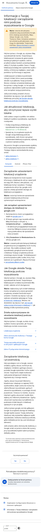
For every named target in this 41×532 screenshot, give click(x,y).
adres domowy (11, 156)
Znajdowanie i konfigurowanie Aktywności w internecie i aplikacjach (21, 504)
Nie (25, 461)
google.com (17, 217)
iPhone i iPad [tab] (27, 164)
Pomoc (6, 498)
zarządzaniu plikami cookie (14, 262)
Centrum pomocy (7, 8)
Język (7, 525)
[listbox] (10, 528)
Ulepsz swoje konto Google (24, 8)
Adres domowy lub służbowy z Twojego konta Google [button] (18, 337)
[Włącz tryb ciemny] (19, 528)
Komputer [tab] (8, 164)
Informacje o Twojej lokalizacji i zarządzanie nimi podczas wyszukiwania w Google (22, 511)
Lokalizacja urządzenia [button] (12, 331)
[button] (3, 2)
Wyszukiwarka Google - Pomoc (16, 3)
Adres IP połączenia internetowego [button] (16, 349)
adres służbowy (11, 159)
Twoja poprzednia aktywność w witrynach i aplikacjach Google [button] (15, 344)
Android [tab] (17, 164)
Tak (15, 461)
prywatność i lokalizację (12, 301)
